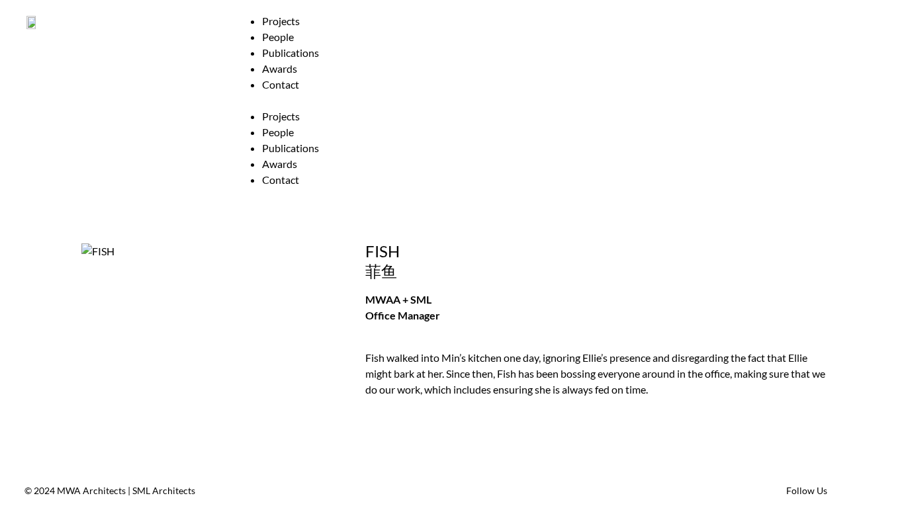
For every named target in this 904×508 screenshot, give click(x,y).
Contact (280, 84)
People (278, 36)
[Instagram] (869, 490)
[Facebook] (844, 490)
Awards (279, 68)
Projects (281, 21)
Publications (290, 52)
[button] (555, 100)
